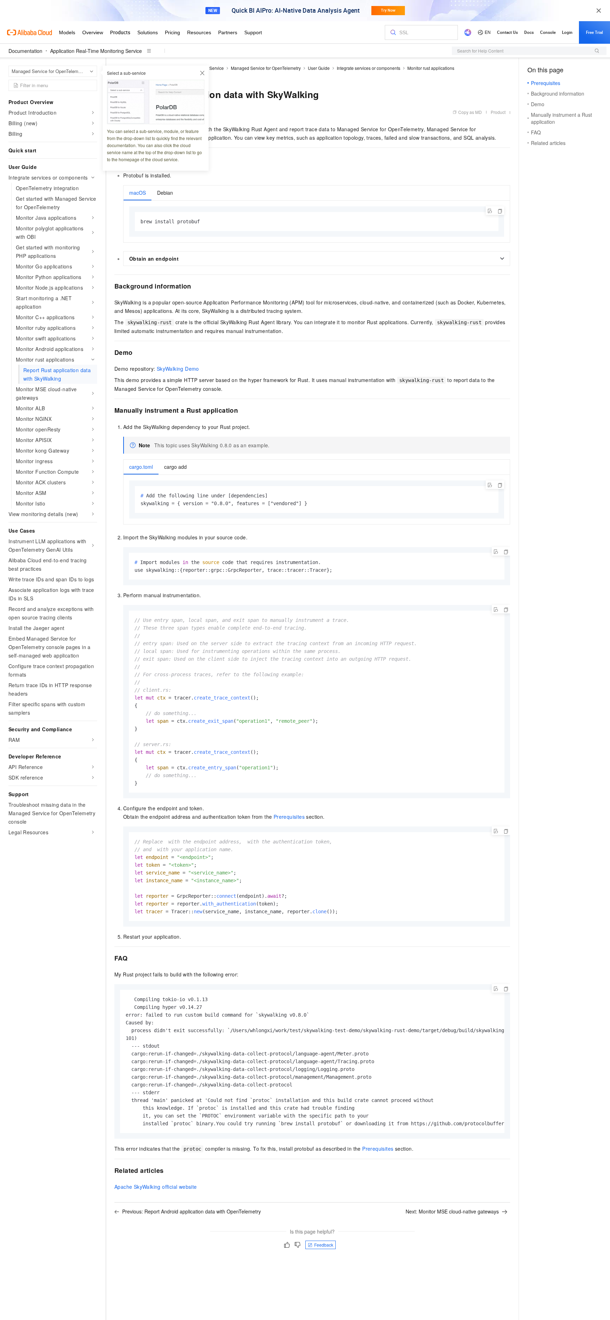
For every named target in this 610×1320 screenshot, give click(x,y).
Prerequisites (289, 816)
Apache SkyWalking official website (155, 1186)
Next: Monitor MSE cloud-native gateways (452, 1211)
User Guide (319, 68)
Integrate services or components (368, 68)
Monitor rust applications (430, 68)
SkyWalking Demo (178, 368)
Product (498, 112)
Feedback (323, 1245)
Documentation (25, 50)
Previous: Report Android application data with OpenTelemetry (191, 1211)
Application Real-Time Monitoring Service (96, 50)
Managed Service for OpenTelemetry (266, 68)
